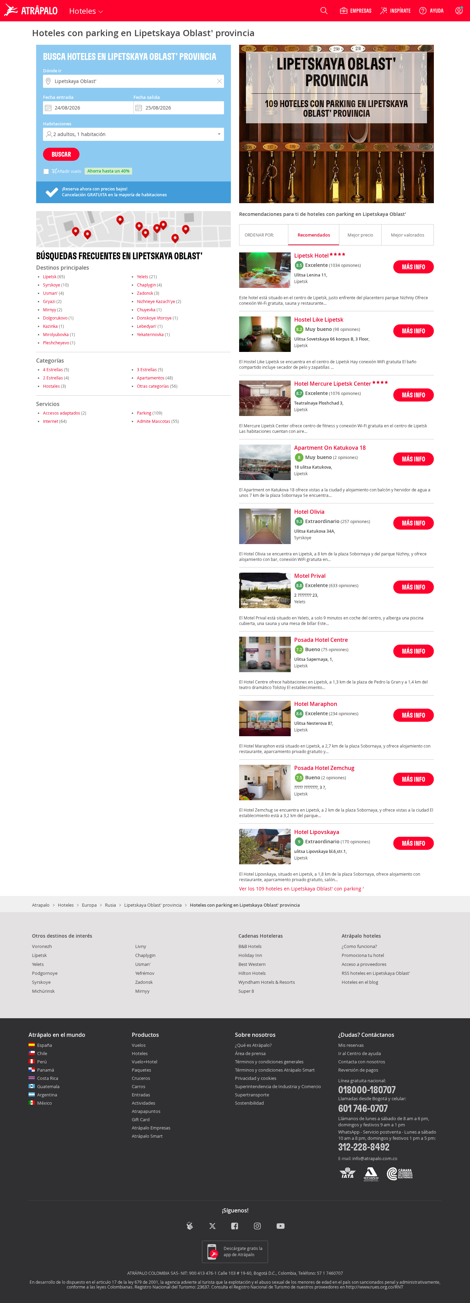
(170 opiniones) (355, 841)
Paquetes (141, 1070)
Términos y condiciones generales (269, 1062)
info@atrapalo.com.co (374, 1158)
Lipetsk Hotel (311, 255)
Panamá (45, 1070)
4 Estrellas (53, 369)
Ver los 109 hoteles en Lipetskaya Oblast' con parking (301, 888)
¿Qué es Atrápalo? (253, 1045)
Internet (50, 421)
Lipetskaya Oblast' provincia (153, 905)
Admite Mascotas (153, 421)
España (44, 1045)
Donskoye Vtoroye (154, 318)
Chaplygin (146, 285)
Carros (138, 1086)
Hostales (51, 386)
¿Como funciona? (359, 946)
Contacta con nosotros (361, 1062)
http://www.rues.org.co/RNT (374, 1287)
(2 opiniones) (345, 457)
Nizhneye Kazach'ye (156, 301)
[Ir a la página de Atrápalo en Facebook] (235, 1226)
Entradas (141, 1095)
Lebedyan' (147, 326)
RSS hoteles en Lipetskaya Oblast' (376, 973)
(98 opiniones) (346, 329)
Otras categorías (153, 386)
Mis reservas (351, 1045)
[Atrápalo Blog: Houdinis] (190, 1226)
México (44, 1103)
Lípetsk (49, 276)
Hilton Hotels (252, 973)
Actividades (143, 1103)
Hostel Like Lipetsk (318, 319)
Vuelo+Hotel (144, 1062)
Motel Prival (309, 576)
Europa (89, 905)
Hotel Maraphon (315, 704)
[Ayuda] (431, 11)
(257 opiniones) (355, 521)
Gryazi (49, 301)
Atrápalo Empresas (151, 1128)
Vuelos (139, 1045)
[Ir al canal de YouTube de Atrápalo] (281, 1226)
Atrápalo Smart (147, 1136)
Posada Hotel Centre (321, 640)
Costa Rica (47, 1078)
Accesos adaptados (61, 413)
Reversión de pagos (358, 1070)
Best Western (252, 964)
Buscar (61, 154)
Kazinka (50, 326)
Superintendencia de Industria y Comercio (278, 1086)
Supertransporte (252, 1095)
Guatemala (48, 1086)
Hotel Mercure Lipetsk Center (332, 384)
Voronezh (42, 946)
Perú (42, 1062)
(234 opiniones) (344, 713)
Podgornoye (44, 973)
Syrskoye (51, 285)
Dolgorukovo (55, 318)
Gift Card (141, 1119)
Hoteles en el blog (360, 982)
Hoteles (66, 905)
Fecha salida (146, 97)
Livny (140, 946)
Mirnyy (49, 309)
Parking (144, 413)
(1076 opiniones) (345, 393)
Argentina (47, 1095)
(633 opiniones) (344, 585)
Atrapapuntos (146, 1111)
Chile (42, 1053)
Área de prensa (250, 1053)
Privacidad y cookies (255, 1078)
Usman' (50, 293)
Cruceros (141, 1078)
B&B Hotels (249, 946)
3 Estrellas (147, 369)
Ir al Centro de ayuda (359, 1053)
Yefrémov (144, 973)
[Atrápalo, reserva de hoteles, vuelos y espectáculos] (31, 10)
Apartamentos (150, 378)
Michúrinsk (43, 991)
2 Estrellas (53, 378)
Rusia (110, 905)
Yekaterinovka (150, 334)
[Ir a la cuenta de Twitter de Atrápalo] (212, 1226)
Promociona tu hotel (363, 955)
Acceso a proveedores (364, 964)
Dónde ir (52, 70)
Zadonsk (145, 293)
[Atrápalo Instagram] (258, 1226)
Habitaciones (57, 123)
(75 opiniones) (335, 649)
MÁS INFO (413, 266)
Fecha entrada (58, 97)
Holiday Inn (250, 955)
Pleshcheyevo (56, 342)
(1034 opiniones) (345, 265)
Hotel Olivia (309, 512)
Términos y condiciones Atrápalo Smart (275, 1070)
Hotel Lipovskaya (316, 832)
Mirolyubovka (56, 334)
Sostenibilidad (249, 1103)
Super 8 (246, 991)
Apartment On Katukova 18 (330, 448)
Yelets (142, 276)
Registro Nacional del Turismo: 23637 (172, 1287)
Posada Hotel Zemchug (324, 768)
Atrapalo (41, 905)
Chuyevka (146, 309)
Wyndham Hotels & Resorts (266, 982)
